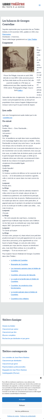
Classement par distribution (11, 360)
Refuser (22, 405)
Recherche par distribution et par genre (15, 338)
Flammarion (6, 34)
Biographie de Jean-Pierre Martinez (14, 370)
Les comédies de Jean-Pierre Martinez (15, 357)
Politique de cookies (13, 416)
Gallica (20, 90)
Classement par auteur (10, 329)
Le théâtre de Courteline (19, 260)
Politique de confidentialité (28, 416)
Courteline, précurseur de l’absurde (23, 275)
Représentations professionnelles (14, 367)
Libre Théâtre (32, 39)
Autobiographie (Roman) (10, 373)
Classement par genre (10, 364)
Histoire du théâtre (8, 326)
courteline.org (7, 118)
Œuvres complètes (9, 335)
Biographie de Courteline (19, 264)
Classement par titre (9, 332)
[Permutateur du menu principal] (39, 5)
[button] (41, 378)
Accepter (22, 399)
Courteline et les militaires (20, 299)
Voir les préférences (22, 411)
